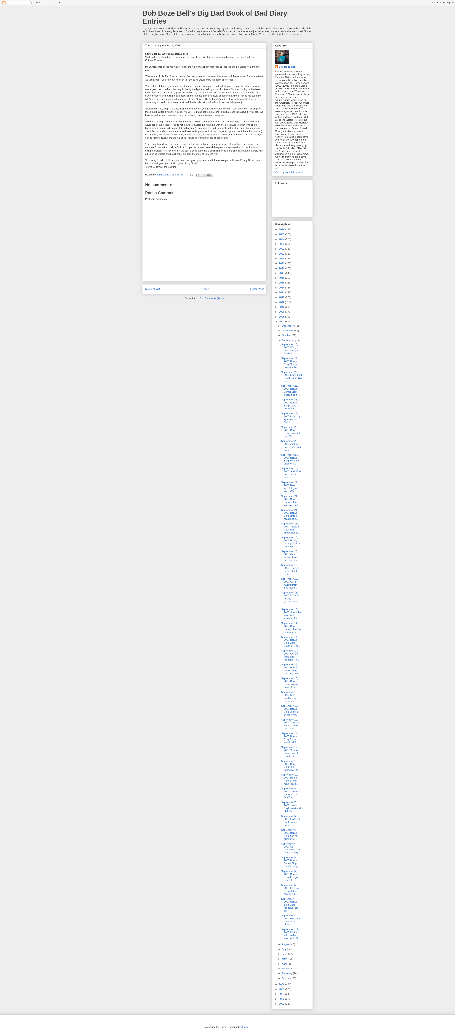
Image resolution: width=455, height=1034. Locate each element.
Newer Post (152, 289)
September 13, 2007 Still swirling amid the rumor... (289, 696)
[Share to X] (204, 175)
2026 (282, 229)
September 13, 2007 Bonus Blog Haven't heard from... (289, 683)
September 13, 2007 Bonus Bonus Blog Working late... (290, 669)
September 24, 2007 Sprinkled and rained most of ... (291, 473)
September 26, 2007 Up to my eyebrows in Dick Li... (290, 418)
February (287, 973)
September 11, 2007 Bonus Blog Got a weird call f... (289, 738)
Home (205, 289)
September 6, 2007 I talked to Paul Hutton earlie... (291, 820)
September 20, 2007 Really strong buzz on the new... (291, 542)
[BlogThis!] (201, 175)
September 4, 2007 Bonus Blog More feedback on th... (289, 904)
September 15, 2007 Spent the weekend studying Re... (291, 614)
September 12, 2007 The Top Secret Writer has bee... (290, 724)
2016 (282, 277)
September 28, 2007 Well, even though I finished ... (290, 349)
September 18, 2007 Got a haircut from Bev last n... (289, 583)
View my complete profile (289, 172)
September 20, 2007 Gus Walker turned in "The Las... (290, 556)
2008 (282, 316)
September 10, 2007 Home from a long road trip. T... (289, 779)
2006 (282, 984)
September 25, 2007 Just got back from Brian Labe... (291, 445)
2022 (282, 248)
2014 (282, 287)
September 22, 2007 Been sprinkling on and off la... (289, 487)
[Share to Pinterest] (211, 175)
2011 (282, 302)
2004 (282, 993)
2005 (282, 989)
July (284, 949)
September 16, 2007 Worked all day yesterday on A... (290, 598)
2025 (282, 234)
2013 (282, 292)
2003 (282, 998)
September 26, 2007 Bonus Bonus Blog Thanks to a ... (290, 390)
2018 (282, 268)
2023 (282, 244)
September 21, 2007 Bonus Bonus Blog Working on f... (290, 500)
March (286, 968)
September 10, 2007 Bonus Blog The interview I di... (290, 765)
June (285, 954)
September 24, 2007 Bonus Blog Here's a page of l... (290, 459)
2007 (282, 321)
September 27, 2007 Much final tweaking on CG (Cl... (291, 376)
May (284, 958)
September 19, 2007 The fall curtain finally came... (290, 569)
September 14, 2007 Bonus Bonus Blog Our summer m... (291, 627)
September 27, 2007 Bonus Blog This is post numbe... (290, 362)
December (288, 325)
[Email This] (197, 175)
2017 (282, 273)
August (286, 944)
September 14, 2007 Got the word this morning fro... (290, 655)
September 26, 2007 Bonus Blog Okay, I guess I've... (289, 404)
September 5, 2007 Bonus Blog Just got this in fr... (289, 875)
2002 (282, 1003)
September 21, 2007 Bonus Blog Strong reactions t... (289, 514)
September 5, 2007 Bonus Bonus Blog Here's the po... (291, 862)
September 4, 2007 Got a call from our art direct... (291, 920)
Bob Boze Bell (287, 66)
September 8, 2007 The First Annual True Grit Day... (290, 793)
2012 (282, 297)
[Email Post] (191, 174)
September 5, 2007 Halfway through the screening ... (290, 889)
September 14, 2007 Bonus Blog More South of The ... (291, 641)
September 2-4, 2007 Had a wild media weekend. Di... (290, 934)
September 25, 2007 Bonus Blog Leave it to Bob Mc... (291, 431)
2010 (282, 307)
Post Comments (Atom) (211, 298)
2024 (282, 239)
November (288, 330)
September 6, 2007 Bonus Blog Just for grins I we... (289, 834)
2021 (282, 253)
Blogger (245, 1027)
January (287, 978)
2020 (282, 258)
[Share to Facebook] (208, 175)
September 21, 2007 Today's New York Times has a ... (290, 528)
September (288, 340)
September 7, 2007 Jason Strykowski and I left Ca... (291, 807)
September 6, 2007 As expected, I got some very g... (291, 848)
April (285, 963)
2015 (282, 282)
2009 (282, 311)
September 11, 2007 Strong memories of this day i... (289, 751)
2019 (282, 263)
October (287, 335)
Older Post (257, 289)
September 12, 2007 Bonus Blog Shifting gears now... (289, 710)
